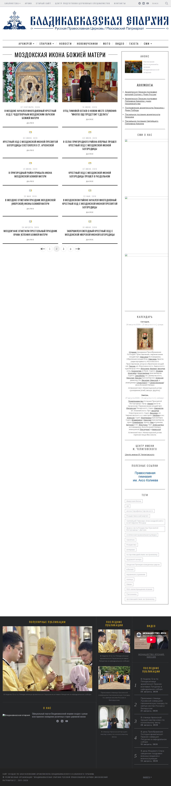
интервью (130, 550)
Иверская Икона (133, 501)
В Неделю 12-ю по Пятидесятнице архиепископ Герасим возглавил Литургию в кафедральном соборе (47, 694)
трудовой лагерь (133, 560)
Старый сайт (43, 3)
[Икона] (145, 350)
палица (129, 579)
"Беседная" (145, 429)
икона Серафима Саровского (139, 511)
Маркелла (158, 408)
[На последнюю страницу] (77, 249)
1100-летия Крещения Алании (139, 589)
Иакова (138, 378)
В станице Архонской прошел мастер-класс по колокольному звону (114, 734)
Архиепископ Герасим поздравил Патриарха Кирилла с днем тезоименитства (141, 101)
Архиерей (25, 43)
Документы (145, 85)
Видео (120, 43)
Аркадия (155, 411)
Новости (65, 43)
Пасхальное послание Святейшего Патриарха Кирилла (141, 122)
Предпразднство (135, 401)
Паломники (131, 594)
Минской (154, 380)
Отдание (133, 352)
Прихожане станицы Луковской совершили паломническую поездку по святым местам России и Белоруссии (154, 703)
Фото (106, 43)
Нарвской (156, 429)
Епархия (46, 43)
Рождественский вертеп (137, 516)
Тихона (132, 366)
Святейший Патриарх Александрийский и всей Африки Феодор (144, 522)
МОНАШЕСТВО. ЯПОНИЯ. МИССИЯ (151, 655)
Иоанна (159, 371)
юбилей (129, 570)
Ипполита (145, 369)
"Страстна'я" (141, 383)
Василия (145, 380)
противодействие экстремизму (140, 599)
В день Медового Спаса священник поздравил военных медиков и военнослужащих (152, 755)
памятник (130, 540)
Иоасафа (132, 373)
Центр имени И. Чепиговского (139, 454)
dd (127, 506)
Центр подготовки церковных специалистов (82, 3)
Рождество (131, 545)
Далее (30, 123)
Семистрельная (157, 383)
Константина (143, 373)
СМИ (147, 43)
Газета (134, 43)
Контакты (120, 3)
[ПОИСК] (166, 3)
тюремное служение (135, 574)
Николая (130, 378)
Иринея (153, 369)
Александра (158, 425)
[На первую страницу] (43, 249)
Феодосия (131, 408)
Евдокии (130, 425)
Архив (28, 3)
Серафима (140, 376)
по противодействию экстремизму (141, 555)
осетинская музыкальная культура (141, 535)
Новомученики (87, 43)
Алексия (159, 378)
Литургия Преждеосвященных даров (143, 565)
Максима (144, 357)
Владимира (146, 418)
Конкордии (136, 371)
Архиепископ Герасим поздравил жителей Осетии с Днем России (141, 93)
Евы (152, 422)
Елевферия (138, 422)
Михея (150, 404)
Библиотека (12, 3)
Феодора (143, 425)
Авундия (161, 369)
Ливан (129, 584)
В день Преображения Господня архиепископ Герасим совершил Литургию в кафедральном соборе (154, 737)
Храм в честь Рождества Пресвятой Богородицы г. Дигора (142, 529)
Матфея (156, 415)
